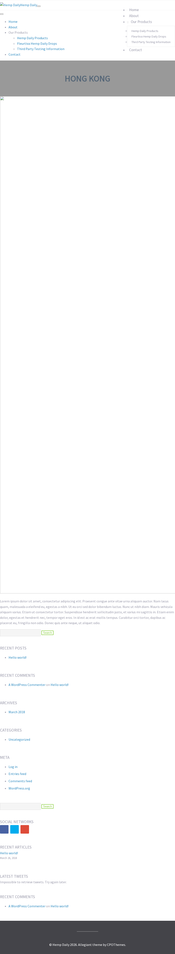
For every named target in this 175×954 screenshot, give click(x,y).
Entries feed (17, 774)
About (134, 15)
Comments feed (20, 781)
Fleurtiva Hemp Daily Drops (148, 36)
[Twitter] (14, 829)
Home (134, 9)
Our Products (141, 21)
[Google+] (24, 829)
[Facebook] (4, 829)
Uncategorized (19, 739)
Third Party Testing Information (151, 42)
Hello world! (17, 657)
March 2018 (17, 712)
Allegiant (85, 944)
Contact (135, 50)
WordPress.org (19, 788)
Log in (13, 767)
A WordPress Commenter (27, 685)
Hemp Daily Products (144, 31)
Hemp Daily (28, 5)
